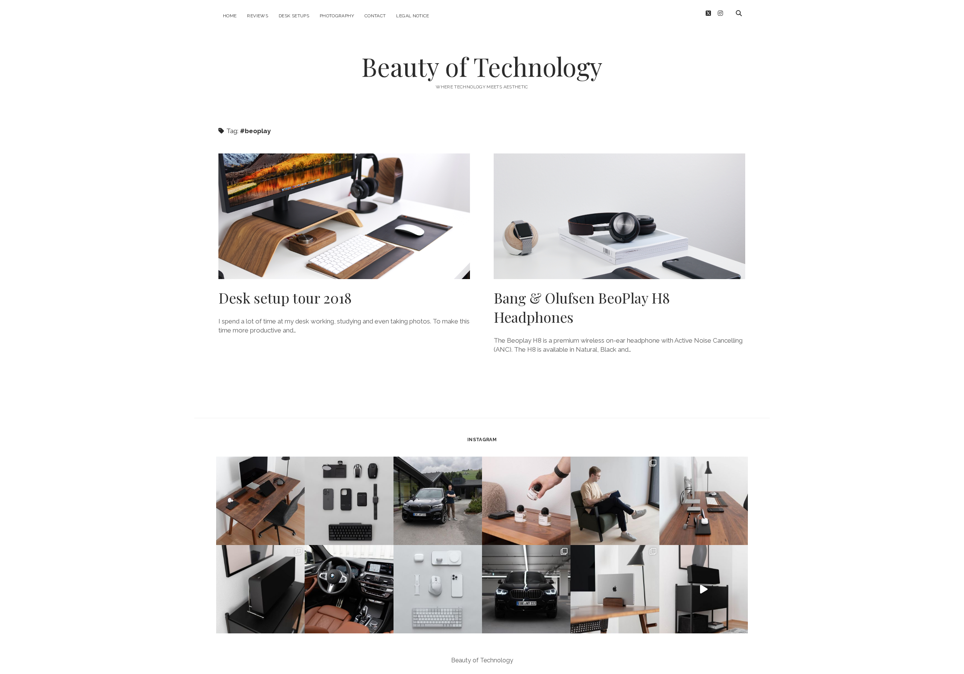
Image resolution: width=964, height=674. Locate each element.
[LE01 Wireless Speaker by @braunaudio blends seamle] (703, 589)
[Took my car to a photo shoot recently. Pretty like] (526, 589)
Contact (375, 15)
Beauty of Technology (482, 66)
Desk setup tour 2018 (344, 216)
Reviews (257, 15)
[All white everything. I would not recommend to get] (438, 589)
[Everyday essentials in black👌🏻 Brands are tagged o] (349, 501)
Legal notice (412, 15)
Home (229, 15)
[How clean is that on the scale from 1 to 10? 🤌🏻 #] (614, 589)
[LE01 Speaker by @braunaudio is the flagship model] (260, 589)
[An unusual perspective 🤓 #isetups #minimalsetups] (703, 501)
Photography (337, 15)
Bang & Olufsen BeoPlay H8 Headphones (619, 216)
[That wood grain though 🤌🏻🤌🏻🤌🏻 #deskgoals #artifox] (260, 501)
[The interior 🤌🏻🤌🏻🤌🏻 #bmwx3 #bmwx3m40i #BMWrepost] (349, 589)
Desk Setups (294, 15)
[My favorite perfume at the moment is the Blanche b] (526, 501)
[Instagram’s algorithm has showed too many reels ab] (614, 501)
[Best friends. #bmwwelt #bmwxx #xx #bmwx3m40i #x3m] (438, 501)
